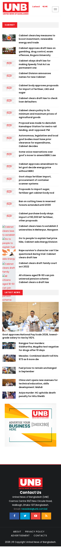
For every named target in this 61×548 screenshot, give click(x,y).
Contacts (40, 535)
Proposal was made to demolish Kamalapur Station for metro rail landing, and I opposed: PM (38, 126)
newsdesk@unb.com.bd (30, 508)
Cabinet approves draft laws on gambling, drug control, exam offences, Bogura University (37, 52)
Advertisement (20, 535)
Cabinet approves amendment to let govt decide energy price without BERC (38, 167)
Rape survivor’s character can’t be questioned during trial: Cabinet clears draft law (38, 254)
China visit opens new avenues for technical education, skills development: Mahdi (38, 384)
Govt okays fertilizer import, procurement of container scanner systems (35, 180)
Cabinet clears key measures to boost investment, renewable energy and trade (37, 39)
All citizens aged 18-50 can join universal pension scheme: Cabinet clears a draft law (36, 279)
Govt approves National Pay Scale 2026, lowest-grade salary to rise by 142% (30, 336)
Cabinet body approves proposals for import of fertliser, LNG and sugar (38, 89)
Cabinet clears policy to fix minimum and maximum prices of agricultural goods (38, 114)
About (17, 531)
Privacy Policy (35, 531)
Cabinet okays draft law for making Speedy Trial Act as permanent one (35, 64)
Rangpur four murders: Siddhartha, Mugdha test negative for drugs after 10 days (39, 347)
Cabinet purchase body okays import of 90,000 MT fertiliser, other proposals (36, 217)
